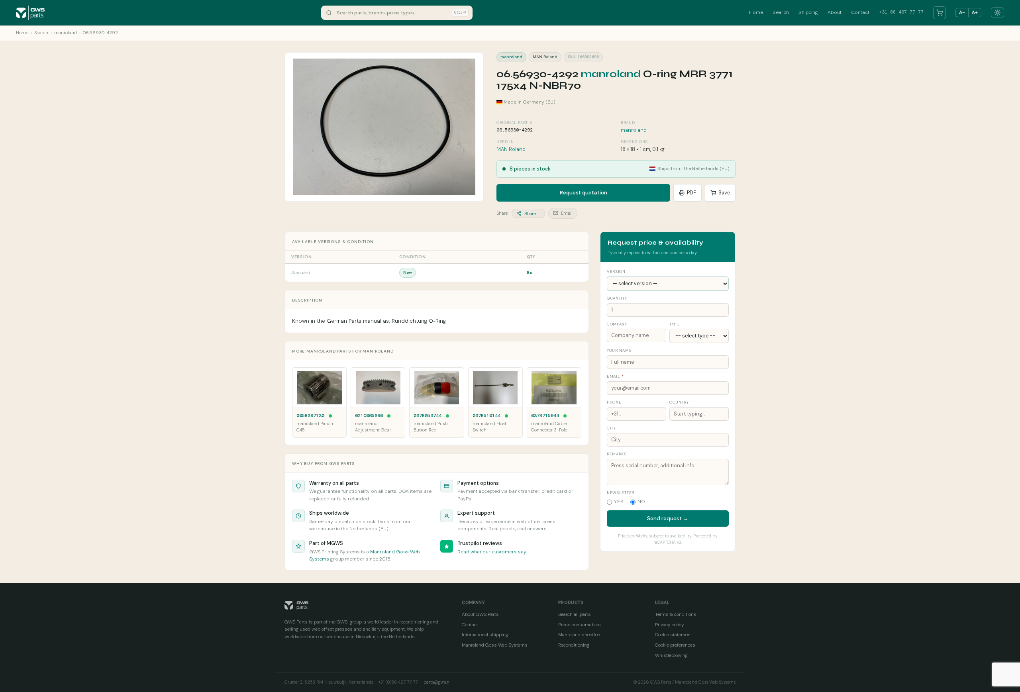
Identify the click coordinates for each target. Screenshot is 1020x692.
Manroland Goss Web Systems (495, 645)
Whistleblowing (671, 655)
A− (962, 12)
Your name (619, 350)
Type (674, 324)
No (642, 501)
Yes (619, 501)
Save (724, 193)
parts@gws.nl (437, 682)
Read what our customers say (491, 552)
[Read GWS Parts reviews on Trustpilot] (446, 546)
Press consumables (579, 624)
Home (756, 12)
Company (617, 324)
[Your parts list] (939, 12)
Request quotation (583, 192)
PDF (691, 193)
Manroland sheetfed (579, 634)
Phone (614, 402)
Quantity (617, 298)
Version (616, 271)
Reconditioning (573, 645)
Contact (860, 12)
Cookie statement (673, 634)
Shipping (808, 12)
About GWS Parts (480, 614)
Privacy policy (669, 624)
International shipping (485, 634)
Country (679, 402)
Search (781, 12)
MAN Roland (511, 149)
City (611, 428)
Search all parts (574, 614)
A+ (975, 12)
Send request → (667, 518)
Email (566, 213)
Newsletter (620, 492)
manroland (65, 33)
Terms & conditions (675, 614)
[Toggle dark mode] (997, 12)
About (835, 12)
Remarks (617, 454)
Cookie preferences (675, 645)
